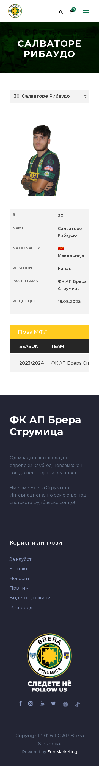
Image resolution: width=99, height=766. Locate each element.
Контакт (19, 568)
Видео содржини (30, 597)
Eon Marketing (62, 751)
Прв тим (19, 588)
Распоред (21, 607)
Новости (19, 578)
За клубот (20, 559)
